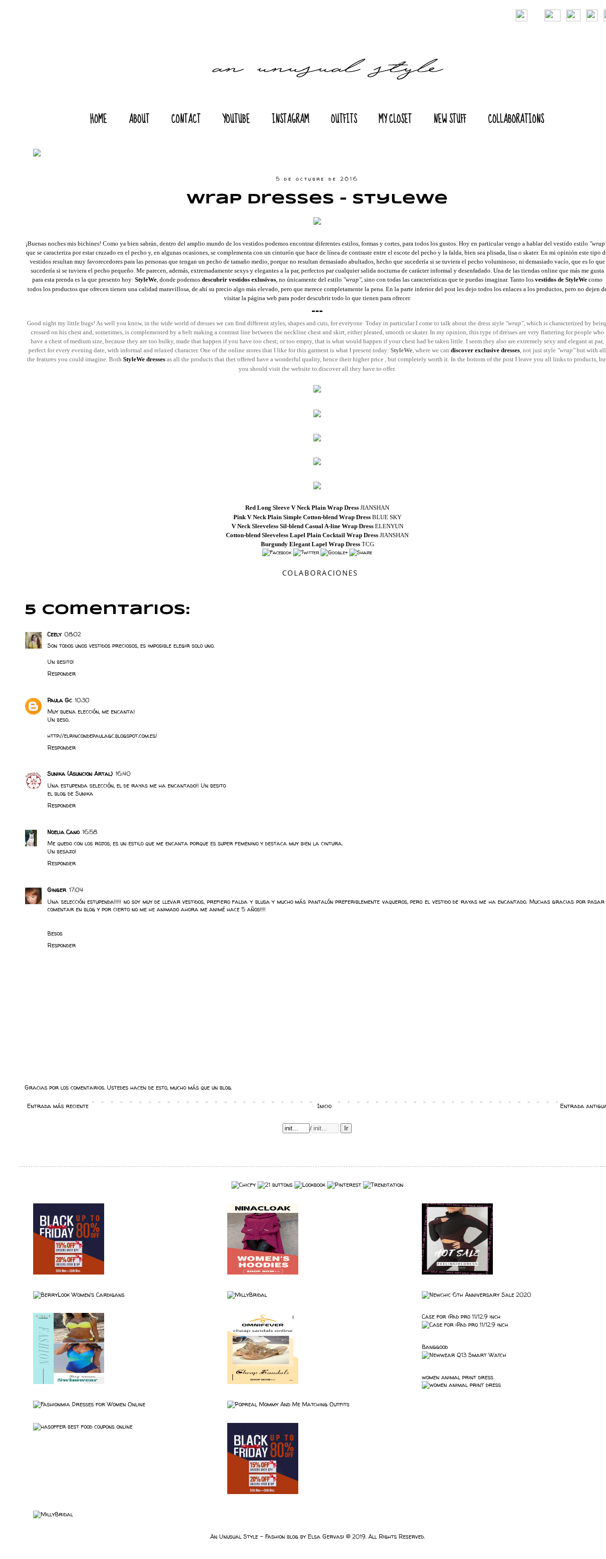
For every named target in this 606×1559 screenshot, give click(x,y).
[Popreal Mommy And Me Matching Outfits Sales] (288, 1404)
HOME (98, 119)
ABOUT (139, 119)
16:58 (89, 832)
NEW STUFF (450, 119)
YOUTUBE (236, 119)
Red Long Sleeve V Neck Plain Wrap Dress (302, 507)
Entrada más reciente (58, 1106)
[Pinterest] (344, 1185)
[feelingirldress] (457, 1272)
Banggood (435, 1347)
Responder (61, 673)
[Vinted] (244, 1185)
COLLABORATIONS (516, 119)
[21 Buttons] (275, 1185)
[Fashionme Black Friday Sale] (68, 1272)
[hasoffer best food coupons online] (83, 1426)
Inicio (324, 1106)
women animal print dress (457, 1377)
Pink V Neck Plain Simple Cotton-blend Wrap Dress (302, 517)
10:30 (82, 700)
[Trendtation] (383, 1185)
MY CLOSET (395, 119)
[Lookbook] (309, 1185)
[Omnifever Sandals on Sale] (262, 1382)
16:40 (123, 774)
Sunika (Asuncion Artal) (80, 774)
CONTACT (186, 119)
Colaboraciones (320, 573)
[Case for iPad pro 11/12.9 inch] (465, 1325)
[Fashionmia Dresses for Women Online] (89, 1404)
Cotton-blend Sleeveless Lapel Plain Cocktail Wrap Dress (302, 535)
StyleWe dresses (144, 359)
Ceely (54, 634)
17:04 (76, 890)
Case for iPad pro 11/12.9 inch (461, 1316)
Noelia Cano (63, 832)
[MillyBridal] (247, 1295)
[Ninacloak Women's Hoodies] (262, 1272)
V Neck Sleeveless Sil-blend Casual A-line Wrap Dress (303, 526)
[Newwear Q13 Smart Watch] (464, 1355)
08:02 (72, 634)
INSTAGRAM (290, 119)
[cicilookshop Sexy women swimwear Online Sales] (68, 1382)
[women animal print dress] (461, 1385)
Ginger (56, 890)
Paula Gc (59, 700)
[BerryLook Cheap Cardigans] (79, 1295)
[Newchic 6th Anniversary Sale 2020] (476, 1295)
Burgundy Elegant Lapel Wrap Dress (310, 544)
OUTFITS (344, 119)
